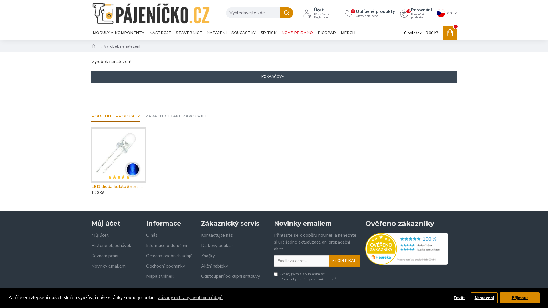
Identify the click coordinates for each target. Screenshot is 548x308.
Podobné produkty (115, 116)
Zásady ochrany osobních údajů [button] (190, 297)
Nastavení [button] (484, 297)
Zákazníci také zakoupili (176, 116)
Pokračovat (274, 76)
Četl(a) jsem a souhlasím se (308, 276)
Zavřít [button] (459, 297)
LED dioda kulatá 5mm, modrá (118, 186)
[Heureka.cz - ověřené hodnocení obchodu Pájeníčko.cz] (406, 249)
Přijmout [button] (520, 297)
